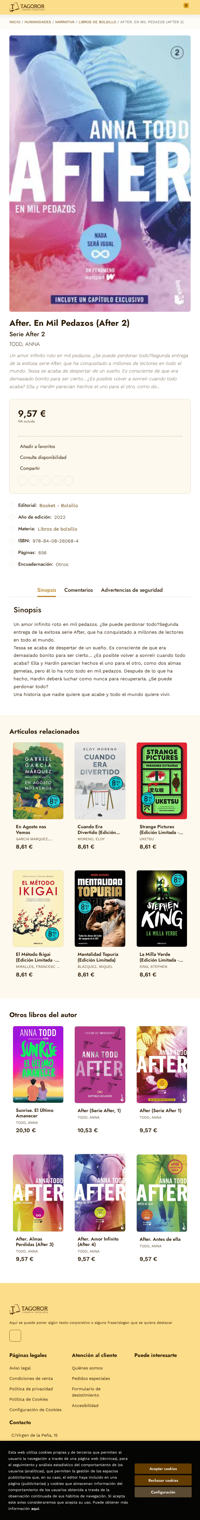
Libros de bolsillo (97, 22)
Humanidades (37, 22)
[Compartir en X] (34, 480)
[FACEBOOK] (15, 1336)
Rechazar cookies (163, 1480)
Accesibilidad (85, 1405)
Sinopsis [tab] (46, 590)
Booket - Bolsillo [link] (58, 505)
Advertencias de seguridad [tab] (132, 590)
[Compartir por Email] (57, 480)
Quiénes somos (87, 1368)
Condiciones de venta (31, 1378)
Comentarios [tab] (78, 590)
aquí (35, 1508)
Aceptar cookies (163, 1468)
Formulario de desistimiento (86, 1392)
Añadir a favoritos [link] (37, 446)
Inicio (14, 22)
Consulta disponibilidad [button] (43, 457)
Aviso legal (20, 1368)
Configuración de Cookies (35, 1409)
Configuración (163, 1492)
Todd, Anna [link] (24, 344)
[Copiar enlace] (68, 480)
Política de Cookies (28, 1399)
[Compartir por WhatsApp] (45, 480)
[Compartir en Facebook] (22, 480)
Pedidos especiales (91, 1378)
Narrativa (64, 22)
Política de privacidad (31, 1388)
